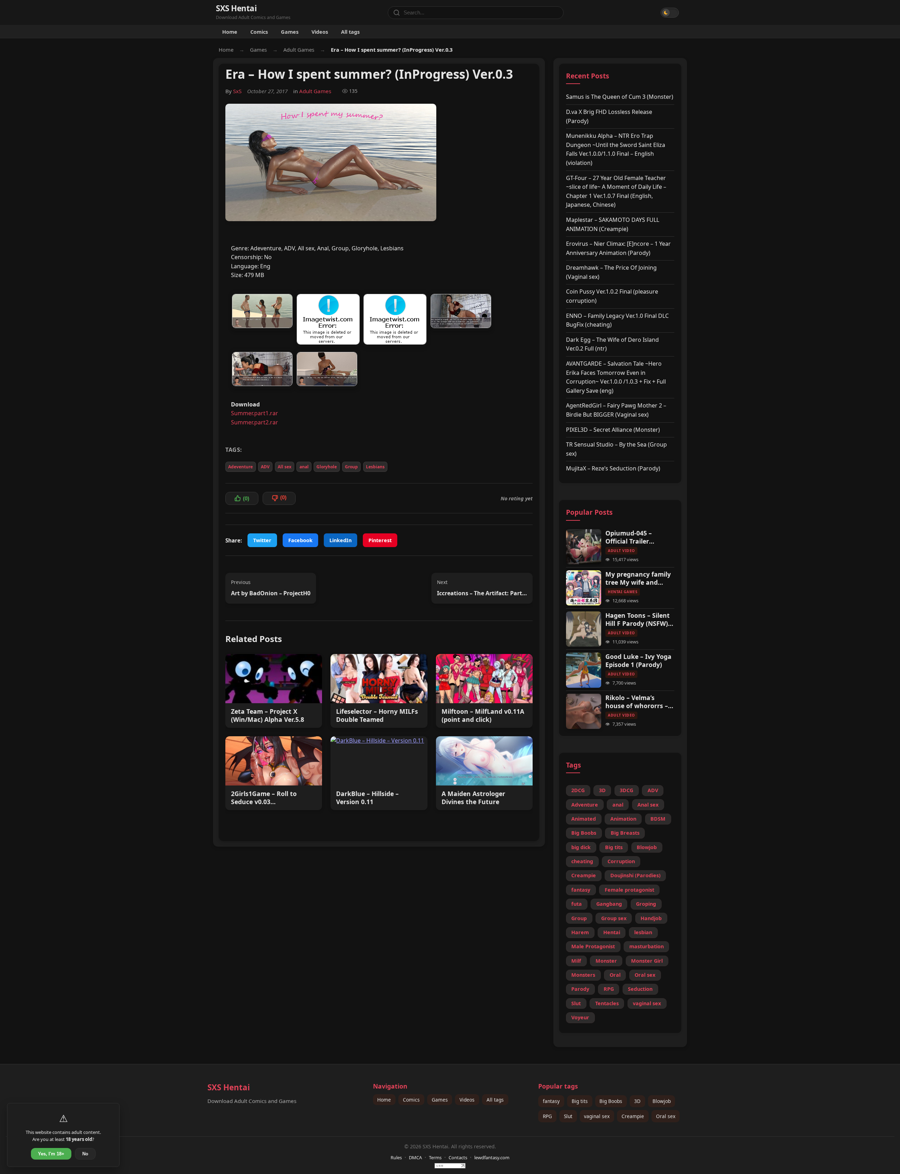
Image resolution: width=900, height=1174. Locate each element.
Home (229, 31)
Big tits (614, 847)
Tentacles (607, 1003)
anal (304, 467)
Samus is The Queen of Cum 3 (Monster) (619, 97)
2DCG (578, 790)
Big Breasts (625, 832)
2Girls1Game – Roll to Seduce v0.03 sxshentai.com (264, 798)
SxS (237, 91)
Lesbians (375, 467)
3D (602, 790)
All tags (350, 31)
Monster (606, 960)
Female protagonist (629, 889)
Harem (580, 932)
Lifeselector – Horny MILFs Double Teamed (377, 715)
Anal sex (647, 804)
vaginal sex (647, 1003)
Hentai (611, 932)
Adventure (584, 804)
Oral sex (645, 974)
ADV (265, 467)
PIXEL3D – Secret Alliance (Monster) (613, 430)
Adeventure (240, 467)
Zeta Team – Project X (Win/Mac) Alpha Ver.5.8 (267, 715)
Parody (580, 989)
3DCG (626, 790)
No (85, 1153)
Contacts (458, 1157)
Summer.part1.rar (254, 413)
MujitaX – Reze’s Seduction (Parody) (613, 468)
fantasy (580, 889)
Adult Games (298, 49)
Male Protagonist (593, 946)
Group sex (613, 918)
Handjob (651, 918)
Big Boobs (583, 832)
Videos (319, 31)
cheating (582, 861)
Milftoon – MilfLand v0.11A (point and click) (483, 715)
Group (351, 467)
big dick (581, 847)
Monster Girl (647, 960)
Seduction (640, 989)
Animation (623, 818)
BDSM (658, 818)
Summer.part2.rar (254, 422)
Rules (396, 1157)
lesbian (643, 932)
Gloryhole (326, 467)
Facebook (300, 540)
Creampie (583, 875)
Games (289, 31)
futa (576, 903)
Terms (435, 1157)
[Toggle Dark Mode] (670, 13)
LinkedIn (340, 540)
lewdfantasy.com (491, 1157)
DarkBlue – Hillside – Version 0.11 (367, 798)
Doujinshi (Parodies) (635, 875)
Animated (583, 818)
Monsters (583, 974)
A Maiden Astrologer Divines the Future (473, 798)
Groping (646, 903)
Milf (576, 960)
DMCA (415, 1157)
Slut (576, 1003)
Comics (259, 31)
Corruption (621, 861)
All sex (284, 467)
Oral (615, 974)
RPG (609, 989)
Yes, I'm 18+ (51, 1153)
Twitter (262, 540)
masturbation (646, 946)
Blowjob (647, 847)
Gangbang (609, 903)
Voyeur (580, 1017)
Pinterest (380, 540)
